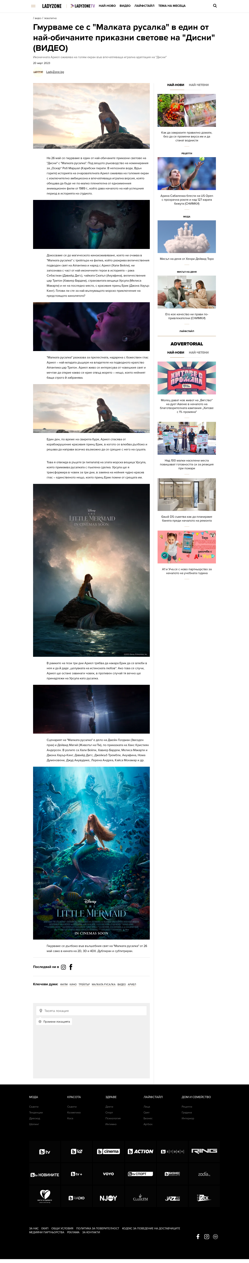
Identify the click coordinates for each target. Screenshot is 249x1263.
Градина (187, 1112)
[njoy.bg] (108, 1196)
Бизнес (148, 1118)
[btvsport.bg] (140, 1174)
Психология (113, 1118)
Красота (74, 1097)
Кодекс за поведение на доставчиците (151, 1228)
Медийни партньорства (46, 1232)
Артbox (148, 1124)
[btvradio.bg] (76, 1196)
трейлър (84, 984)
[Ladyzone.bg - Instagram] (64, 967)
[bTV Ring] (204, 1151)
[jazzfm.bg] (172, 1196)
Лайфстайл (144, 6)
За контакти (91, 1232)
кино (73, 984)
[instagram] (206, 1237)
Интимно (111, 1124)
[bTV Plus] (76, 1174)
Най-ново (107, 6)
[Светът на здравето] (44, 1196)
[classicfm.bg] (140, 1196)
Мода (186, 216)
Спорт (109, 1112)
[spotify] (215, 1237)
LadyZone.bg (55, 72)
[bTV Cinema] (108, 1151)
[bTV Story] (172, 1151)
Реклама (73, 1232)
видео (121, 984)
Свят (147, 1112)
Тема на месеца (172, 6)
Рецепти (186, 153)
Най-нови (175, 85)
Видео (125, 6)
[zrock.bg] (204, 1196)
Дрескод (34, 1118)
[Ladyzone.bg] (56, 6)
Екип (44, 1228)
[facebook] (198, 1237)
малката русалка (104, 984)
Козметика (74, 1112)
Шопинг (34, 1124)
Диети (109, 1106)
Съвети (34, 1106)
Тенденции (36, 1112)
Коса (70, 1118)
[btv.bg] (44, 1151)
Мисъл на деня (187, 272)
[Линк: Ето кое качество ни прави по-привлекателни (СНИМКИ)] (187, 305)
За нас (34, 1228)
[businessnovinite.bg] (172, 1174)
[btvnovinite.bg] (44, 1174)
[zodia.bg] (204, 1174)
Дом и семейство (196, 1097)
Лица (147, 1106)
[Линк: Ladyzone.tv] (83, 6)
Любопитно (50, 18)
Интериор (188, 1118)
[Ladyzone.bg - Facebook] (71, 976)
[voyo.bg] (108, 1174)
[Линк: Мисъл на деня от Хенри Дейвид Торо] (187, 248)
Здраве (111, 1097)
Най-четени (199, 85)
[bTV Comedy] (76, 1151)
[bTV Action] (140, 1151)
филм (64, 984)
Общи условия (62, 1228)
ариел (132, 984)
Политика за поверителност (97, 1228)
